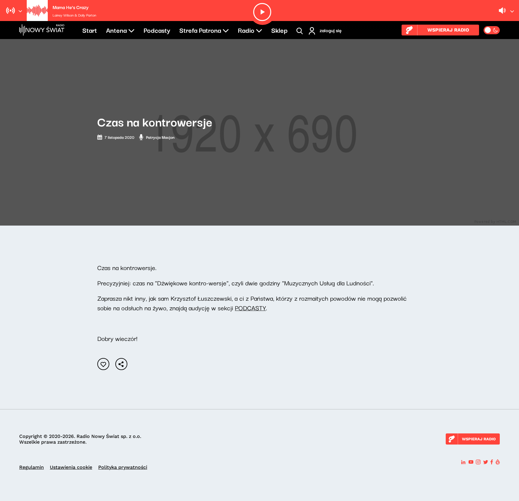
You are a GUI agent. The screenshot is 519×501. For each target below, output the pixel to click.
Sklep (279, 30)
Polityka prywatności (122, 467)
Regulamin (31, 467)
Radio (246, 30)
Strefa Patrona (200, 30)
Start (89, 30)
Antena (116, 30)
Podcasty (157, 30)
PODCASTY (250, 307)
